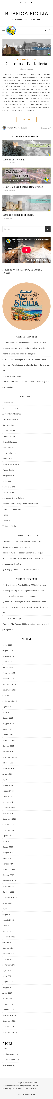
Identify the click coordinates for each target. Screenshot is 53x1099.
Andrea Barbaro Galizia (17, 128)
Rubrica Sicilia (26, 13)
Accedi (5, 1048)
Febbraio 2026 (8, 673)
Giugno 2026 (7, 650)
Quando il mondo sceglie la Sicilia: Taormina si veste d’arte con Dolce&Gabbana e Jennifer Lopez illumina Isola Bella (26, 365)
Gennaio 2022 (8, 942)
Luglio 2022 (7, 908)
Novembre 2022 (9, 886)
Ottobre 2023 (8, 824)
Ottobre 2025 (8, 695)
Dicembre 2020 (9, 1015)
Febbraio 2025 (8, 740)
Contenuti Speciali (9, 436)
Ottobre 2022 (8, 892)
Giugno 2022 (7, 914)
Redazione (6, 481)
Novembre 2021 (9, 953)
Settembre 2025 (9, 701)
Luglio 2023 (7, 841)
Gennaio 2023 (8, 875)
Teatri (5, 515)
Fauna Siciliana (8, 447)
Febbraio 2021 (8, 1004)
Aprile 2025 (7, 729)
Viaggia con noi (26, 1085)
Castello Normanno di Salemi (18, 214)
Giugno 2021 (7, 981)
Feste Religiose (9, 453)
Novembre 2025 (9, 690)
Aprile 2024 (7, 796)
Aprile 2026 (7, 661)
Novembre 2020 (9, 1021)
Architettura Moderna (11, 414)
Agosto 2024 (8, 774)
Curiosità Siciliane (9, 442)
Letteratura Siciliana (10, 464)
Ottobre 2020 (8, 1026)
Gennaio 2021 (8, 1009)
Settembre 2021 (9, 965)
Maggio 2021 (8, 987)
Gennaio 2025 (8, 746)
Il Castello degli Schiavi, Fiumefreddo (22, 186)
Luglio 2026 (7, 645)
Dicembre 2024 (9, 751)
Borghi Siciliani (8, 425)
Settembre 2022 (9, 897)
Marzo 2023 (7, 864)
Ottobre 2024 (8, 763)
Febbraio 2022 (8, 936)
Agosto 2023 (8, 835)
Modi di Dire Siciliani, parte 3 (27, 569)
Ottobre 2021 (8, 959)
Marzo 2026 (7, 667)
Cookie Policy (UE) (29, 1088)
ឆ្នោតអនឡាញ (7, 569)
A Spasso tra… (8, 402)
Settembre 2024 (9, 768)
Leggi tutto (26, 119)
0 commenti (46, 128)
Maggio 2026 (8, 656)
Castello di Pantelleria (26, 63)
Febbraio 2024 (8, 807)
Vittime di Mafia (9, 526)
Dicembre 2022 (9, 880)
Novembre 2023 (9, 819)
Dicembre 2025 (9, 684)
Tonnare (6, 520)
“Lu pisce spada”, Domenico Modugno (27, 553)
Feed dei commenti (10, 1059)
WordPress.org (9, 1065)
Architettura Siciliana (10, 419)
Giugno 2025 (7, 718)
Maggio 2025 (8, 723)
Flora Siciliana (7, 458)
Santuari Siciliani (8, 492)
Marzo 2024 (7, 802)
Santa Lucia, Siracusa (35, 541)
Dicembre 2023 (9, 813)
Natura (35, 1085)
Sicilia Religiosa (8, 1088)
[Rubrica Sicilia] (11, 30)
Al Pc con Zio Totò (10, 408)
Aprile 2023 (7, 858)
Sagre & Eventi (8, 487)
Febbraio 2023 (8, 869)
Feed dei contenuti (10, 1054)
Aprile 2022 (7, 925)
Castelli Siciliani (26, 59)
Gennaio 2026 (8, 678)
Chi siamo (18, 1088)
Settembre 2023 (9, 830)
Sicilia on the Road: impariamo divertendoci (20, 503)
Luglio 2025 (7, 712)
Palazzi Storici (8, 470)
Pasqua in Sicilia (8, 475)
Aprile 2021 (7, 993)
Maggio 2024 (8, 791)
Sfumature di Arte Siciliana (13, 498)
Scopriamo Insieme (12, 1085)
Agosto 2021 (8, 970)
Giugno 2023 (7, 847)
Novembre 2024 (9, 757)
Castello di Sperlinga (13, 159)
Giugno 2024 (7, 785)
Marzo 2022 (7, 931)
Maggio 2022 (8, 920)
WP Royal (31, 1094)
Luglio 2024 (7, 779)
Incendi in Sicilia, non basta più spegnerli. (19, 354)
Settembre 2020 (9, 1032)
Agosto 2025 (8, 706)
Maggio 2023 (8, 852)
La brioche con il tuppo (11, 376)
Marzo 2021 (7, 998)
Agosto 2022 (8, 903)
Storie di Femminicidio (11, 509)
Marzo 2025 (7, 734)
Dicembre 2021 (9, 948)
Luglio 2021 (7, 976)
